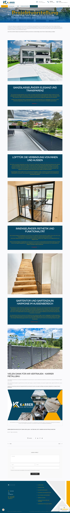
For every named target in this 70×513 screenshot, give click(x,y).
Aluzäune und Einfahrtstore (44, 492)
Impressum (19, 511)
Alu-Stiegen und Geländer (44, 495)
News (18, 6)
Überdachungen (41, 497)
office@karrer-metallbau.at (63, 2)
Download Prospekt (25, 6)
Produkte (4, 6)
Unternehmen (11, 6)
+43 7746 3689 (52, 2)
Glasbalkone (34, 103)
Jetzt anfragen (34, 6)
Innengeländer (34, 247)
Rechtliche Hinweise (12, 511)
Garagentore (41, 487)
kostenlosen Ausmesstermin (46, 423)
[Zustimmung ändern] (3, 510)
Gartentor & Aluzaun (34, 321)
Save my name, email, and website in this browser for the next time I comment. (25, 470)
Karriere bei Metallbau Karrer (45, 503)
